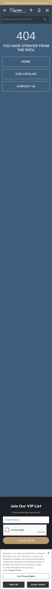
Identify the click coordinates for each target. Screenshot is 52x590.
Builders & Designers (40, 3)
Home (26, 61)
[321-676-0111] (39, 10)
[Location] (31, 10)
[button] (4, 10)
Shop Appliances (10, 3)
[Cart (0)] (47, 10)
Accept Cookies (38, 584)
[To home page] (18, 10)
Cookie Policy (15, 570)
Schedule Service (24, 3)
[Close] (48, 553)
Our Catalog (26, 74)
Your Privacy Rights (26, 576)
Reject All (13, 584)
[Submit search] (45, 19)
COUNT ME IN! (26, 540)
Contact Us (26, 86)
